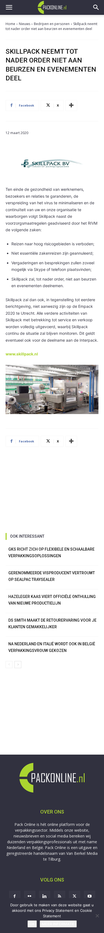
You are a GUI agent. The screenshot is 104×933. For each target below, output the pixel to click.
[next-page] (17, 664)
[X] (74, 896)
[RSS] (59, 896)
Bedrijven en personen (52, 23)
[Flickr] (29, 896)
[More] (71, 105)
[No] (97, 915)
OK (32, 924)
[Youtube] (89, 896)
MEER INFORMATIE (58, 924)
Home (10, 23)
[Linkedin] (44, 896)
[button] (9, 7)
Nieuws (24, 23)
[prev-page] (9, 664)
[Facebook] (14, 896)
